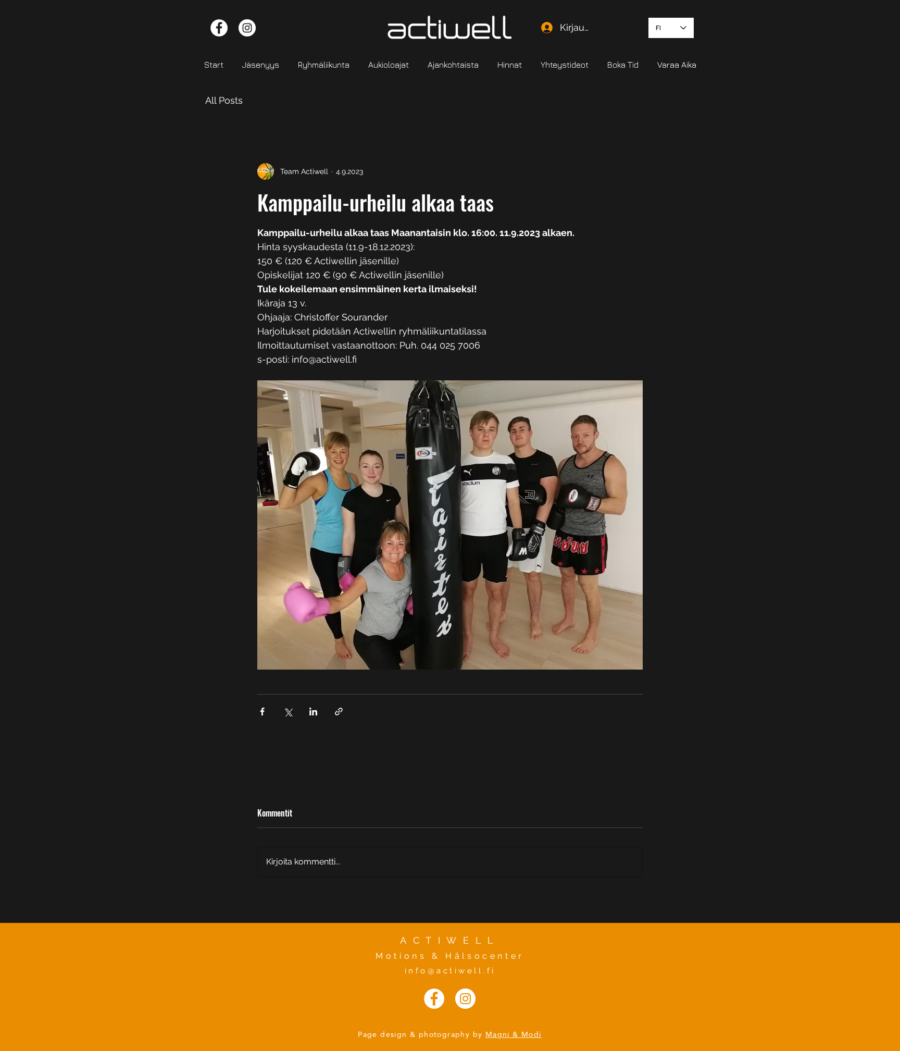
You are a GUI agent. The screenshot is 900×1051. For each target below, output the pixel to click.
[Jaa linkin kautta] (339, 711)
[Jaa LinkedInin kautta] (313, 711)
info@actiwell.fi (450, 970)
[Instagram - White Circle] (247, 27)
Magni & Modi (513, 1034)
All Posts (224, 100)
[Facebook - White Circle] (219, 27)
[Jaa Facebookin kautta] (262, 711)
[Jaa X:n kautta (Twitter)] (288, 711)
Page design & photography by (420, 1034)
